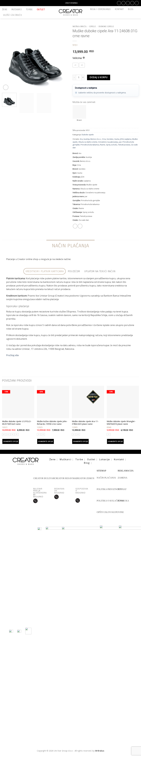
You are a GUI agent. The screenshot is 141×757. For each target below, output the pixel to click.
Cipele (92, 26)
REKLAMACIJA (126, 470)
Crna (104, 139)
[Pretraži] (136, 9)
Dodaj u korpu (98, 77)
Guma (116, 139)
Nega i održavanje (100, 9)
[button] (137, 15)
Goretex (110, 139)
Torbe (29, 9)
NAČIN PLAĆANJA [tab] (70, 246)
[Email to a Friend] (80, 226)
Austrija (86, 139)
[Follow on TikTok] (128, 3)
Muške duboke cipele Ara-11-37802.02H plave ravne (85, 422)
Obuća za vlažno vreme (87, 142)
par (120, 142)
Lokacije (104, 459)
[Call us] (137, 3)
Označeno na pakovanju (108, 142)
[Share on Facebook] (75, 226)
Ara (81, 139)
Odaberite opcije (10, 441)
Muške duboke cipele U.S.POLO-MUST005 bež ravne (16, 422)
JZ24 (122, 139)
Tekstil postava (124, 144)
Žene (4, 9)
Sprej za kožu (111, 144)
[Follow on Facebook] (119, 3)
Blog (87, 462)
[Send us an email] (132, 3)
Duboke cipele (106, 26)
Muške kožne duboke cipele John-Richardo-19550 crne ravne (52, 422)
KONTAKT (119, 9)
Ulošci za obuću (12, 15)
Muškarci (16, 9)
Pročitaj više (12, 355)
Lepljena (127, 139)
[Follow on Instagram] (123, 3)
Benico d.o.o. (95, 139)
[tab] (44, 271)
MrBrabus (99, 750)
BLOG (130, 9)
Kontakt (119, 459)
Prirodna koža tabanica (90, 144)
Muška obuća (79, 26)
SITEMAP (101, 470)
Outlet (41, 9)
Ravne (102, 144)
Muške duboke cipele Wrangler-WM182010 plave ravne (121, 422)
